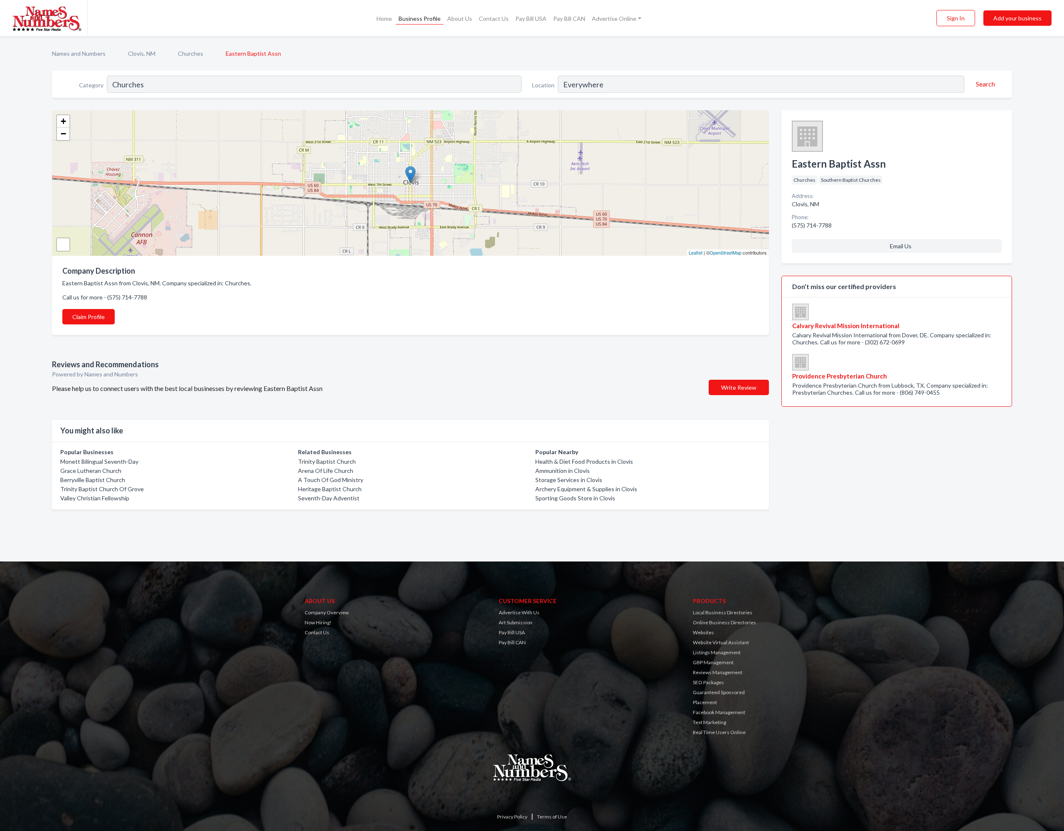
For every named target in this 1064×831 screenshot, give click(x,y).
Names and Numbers (79, 53)
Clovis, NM (141, 53)
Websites (703, 632)
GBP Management (713, 662)
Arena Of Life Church (325, 470)
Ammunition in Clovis (562, 470)
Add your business (1017, 18)
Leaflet (695, 252)
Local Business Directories (722, 612)
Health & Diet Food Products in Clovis (584, 461)
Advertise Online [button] (614, 18)
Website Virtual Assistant (721, 642)
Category (91, 85)
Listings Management (717, 652)
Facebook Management (719, 712)
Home (384, 18)
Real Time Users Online (719, 732)
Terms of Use (552, 817)
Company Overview (327, 612)
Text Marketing (709, 722)
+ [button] (63, 121)
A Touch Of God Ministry (330, 479)
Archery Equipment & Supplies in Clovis (586, 488)
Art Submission (515, 622)
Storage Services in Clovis (568, 479)
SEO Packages (708, 682)
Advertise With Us (519, 612)
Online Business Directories (724, 622)
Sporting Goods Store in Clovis (575, 498)
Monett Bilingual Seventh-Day (99, 461)
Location (543, 85)
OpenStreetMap (725, 252)
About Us (459, 18)
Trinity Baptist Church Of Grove (102, 488)
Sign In (956, 18)
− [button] (63, 134)
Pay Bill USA (531, 18)
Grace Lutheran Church (90, 470)
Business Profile (420, 18)
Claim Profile (88, 316)
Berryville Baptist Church (92, 479)
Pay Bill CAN (569, 18)
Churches (190, 53)
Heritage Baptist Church (330, 488)
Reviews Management (717, 672)
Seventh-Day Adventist (329, 498)
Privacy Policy (512, 817)
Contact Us (494, 18)
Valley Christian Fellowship (94, 498)
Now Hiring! (318, 622)
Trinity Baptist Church (327, 461)
